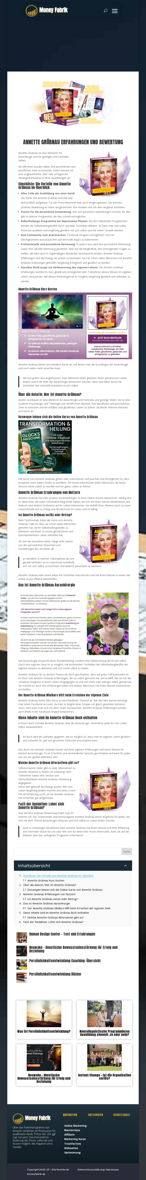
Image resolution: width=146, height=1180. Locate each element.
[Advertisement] (73, 45)
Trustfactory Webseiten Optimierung (72, 1148)
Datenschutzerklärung (91, 1169)
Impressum (112, 1169)
